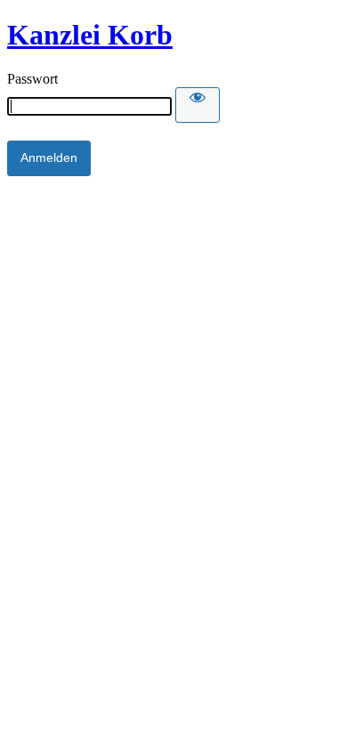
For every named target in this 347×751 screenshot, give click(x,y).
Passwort (32, 78)
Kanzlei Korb (90, 35)
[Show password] (197, 105)
